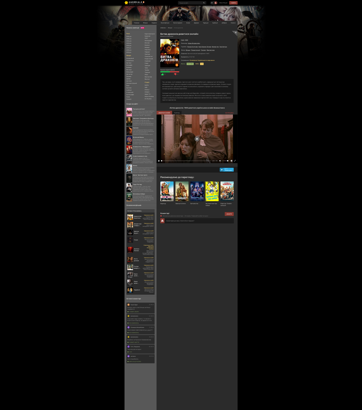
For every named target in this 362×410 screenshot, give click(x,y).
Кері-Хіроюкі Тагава (205, 47)
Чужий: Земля (134, 312)
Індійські (215, 23)
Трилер (203, 50)
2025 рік (128, 39)
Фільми (145, 23)
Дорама (128, 76)
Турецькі (205, 23)
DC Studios (148, 99)
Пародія (147, 52)
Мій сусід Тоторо (135, 361)
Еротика (128, 88)
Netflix (147, 85)
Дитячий (129, 81)
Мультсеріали (177, 23)
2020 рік (128, 50)
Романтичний (195, 50)
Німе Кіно (148, 49)
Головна (136, 23)
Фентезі (147, 79)
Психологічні (149, 56)
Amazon (147, 92)
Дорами (196, 23)
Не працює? (229, 113)
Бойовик (128, 67)
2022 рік (128, 45)
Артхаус (128, 63)
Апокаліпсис (130, 60)
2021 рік (128, 48)
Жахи (146, 74)
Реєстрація (223, 3)
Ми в (228, 169)
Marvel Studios (149, 96)
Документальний (131, 83)
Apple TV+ (148, 94)
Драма (128, 79)
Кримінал (147, 36)
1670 (130, 352)
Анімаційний (130, 58)
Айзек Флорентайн (194, 43)
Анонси (233, 23)
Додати (229, 214)
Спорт (146, 63)
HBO (146, 87)
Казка (128, 97)
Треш (146, 68)
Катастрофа (130, 94)
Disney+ (147, 89)
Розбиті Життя (134, 342)
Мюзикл (147, 47)
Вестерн (129, 69)
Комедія (128, 99)
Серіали (154, 23)
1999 (186, 40)
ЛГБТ (146, 38)
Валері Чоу (215, 47)
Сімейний (147, 61)
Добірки (224, 23)
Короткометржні (150, 34)
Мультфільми (165, 23)
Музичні (147, 45)
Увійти (233, 3)
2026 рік (128, 36)
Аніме (188, 23)
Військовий (129, 72)
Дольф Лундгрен (192, 47)
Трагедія (147, 65)
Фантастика (211, 50)
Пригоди (147, 54)
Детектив (129, 74)
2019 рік (128, 52)
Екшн (127, 85)
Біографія (129, 65)
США (182, 40)
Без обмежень (134, 323)
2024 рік (128, 41)
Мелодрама (148, 40)
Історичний (129, 92)
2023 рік (128, 43)
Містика (147, 43)
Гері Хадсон (223, 47)
